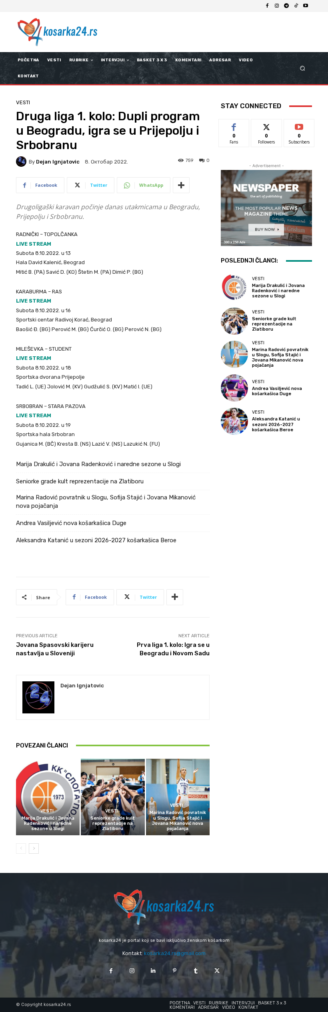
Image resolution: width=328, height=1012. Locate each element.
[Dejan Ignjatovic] (22, 161)
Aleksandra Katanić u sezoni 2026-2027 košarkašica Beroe (96, 540)
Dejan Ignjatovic (58, 161)
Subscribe (299, 125)
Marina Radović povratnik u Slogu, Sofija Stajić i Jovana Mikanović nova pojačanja (106, 501)
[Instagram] (277, 6)
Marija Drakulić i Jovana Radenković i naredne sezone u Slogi (98, 464)
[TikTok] (296, 6)
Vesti (23, 102)
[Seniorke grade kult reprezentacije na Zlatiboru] (112, 797)
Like (234, 125)
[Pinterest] (174, 971)
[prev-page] (21, 848)
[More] (181, 185)
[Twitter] (217, 971)
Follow (266, 125)
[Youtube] (305, 6)
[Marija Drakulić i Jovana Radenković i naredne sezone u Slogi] (48, 797)
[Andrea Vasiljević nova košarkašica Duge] (234, 388)
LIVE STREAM (33, 244)
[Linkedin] (153, 971)
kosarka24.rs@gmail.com (175, 953)
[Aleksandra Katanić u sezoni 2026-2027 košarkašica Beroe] (234, 421)
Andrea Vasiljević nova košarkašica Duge (71, 523)
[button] (302, 68)
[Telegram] (286, 6)
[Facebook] (267, 6)
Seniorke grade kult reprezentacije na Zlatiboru (80, 481)
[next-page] (34, 848)
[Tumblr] (196, 971)
